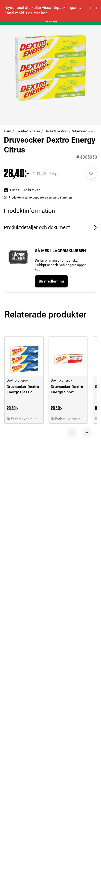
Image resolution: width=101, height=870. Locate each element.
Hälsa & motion (56, 131)
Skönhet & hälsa (27, 131)
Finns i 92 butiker (25, 190)
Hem (7, 131)
